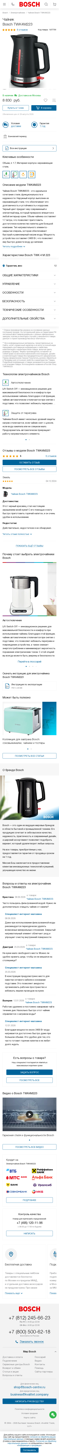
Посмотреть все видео (29, 1147)
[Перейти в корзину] (54, 4)
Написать (29, 1233)
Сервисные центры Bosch (16, 1364)
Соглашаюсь (29, 1450)
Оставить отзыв (29, 462)
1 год (42, 126)
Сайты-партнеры (44, 1371)
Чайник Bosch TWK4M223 (40, 899)
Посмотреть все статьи (29, 756)
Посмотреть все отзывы (29, 469)
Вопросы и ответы (12, 1375)
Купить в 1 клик (16, 108)
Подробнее (29, 1200)
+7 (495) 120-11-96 (30, 1222)
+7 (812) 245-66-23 (29, 1317)
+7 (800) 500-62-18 (29, 1331)
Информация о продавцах (29, 1445)
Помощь (39, 1368)
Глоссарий (40, 1357)
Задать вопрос (29, 1072)
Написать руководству (29, 1401)
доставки (16, 126)
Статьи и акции (11, 1371)
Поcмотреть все (29, 1080)
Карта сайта (29, 1417)
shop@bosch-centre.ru (29, 1387)
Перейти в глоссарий (29, 661)
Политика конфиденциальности (29, 1409)
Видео (38, 1361)
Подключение (10, 1361)
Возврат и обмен (12, 1368)
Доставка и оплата (13, 1357)
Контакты (40, 1364)
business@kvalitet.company (30, 1394)
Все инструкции (18, 148)
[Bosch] (29, 4)
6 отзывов (22, 30)
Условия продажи (29, 1413)
